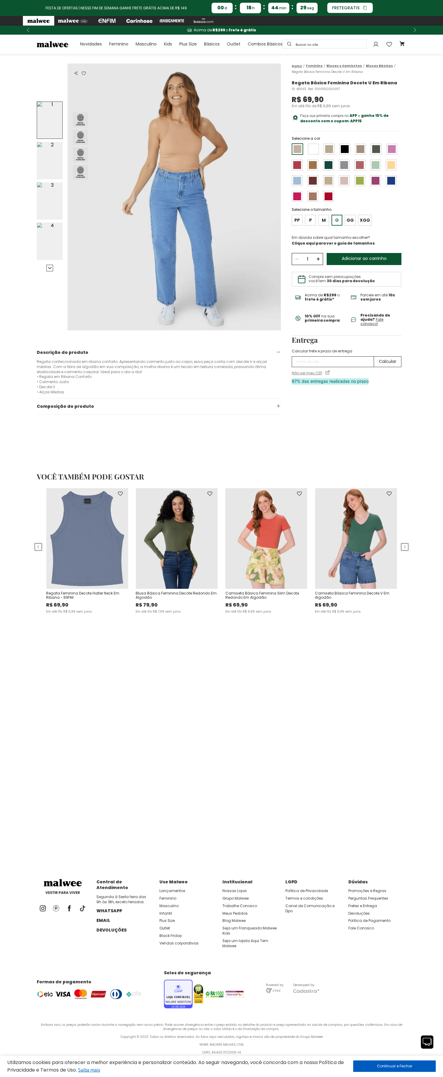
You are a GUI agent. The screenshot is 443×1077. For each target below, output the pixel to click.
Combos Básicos (265, 44)
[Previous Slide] (28, 30)
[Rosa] (392, 149)
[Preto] (345, 149)
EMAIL (103, 920)
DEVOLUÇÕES (111, 930)
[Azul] (297, 181)
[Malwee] (38, 21)
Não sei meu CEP (307, 373)
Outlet (233, 44)
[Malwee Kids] (72, 21)
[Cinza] (344, 165)
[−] (296, 259)
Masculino (146, 44)
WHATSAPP (109, 911)
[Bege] (328, 181)
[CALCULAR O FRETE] (387, 361)
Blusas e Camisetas (344, 66)
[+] (318, 259)
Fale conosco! (371, 321)
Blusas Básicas (379, 66)
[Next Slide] (414, 30)
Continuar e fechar (394, 1066)
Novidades (91, 44)
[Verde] (376, 149)
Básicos (212, 44)
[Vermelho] (297, 165)
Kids (168, 44)
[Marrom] (329, 149)
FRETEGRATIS (346, 8)
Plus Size (188, 44)
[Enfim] (107, 21)
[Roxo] (375, 181)
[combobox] (324, 44)
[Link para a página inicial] (297, 66)
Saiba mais (89, 1069)
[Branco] (313, 149)
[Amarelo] (391, 165)
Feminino (118, 44)
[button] (76, 73)
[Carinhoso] (139, 21)
